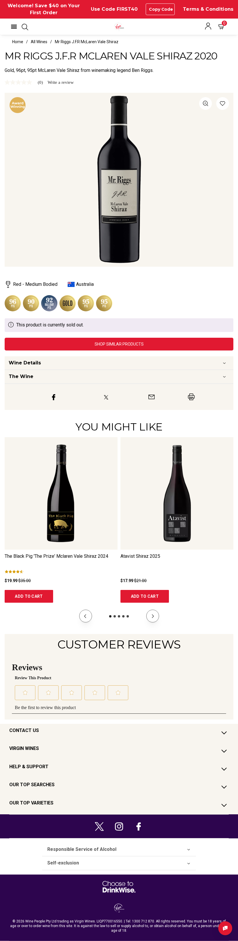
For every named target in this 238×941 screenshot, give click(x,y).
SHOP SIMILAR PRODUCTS (119, 344)
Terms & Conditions (208, 9)
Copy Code (161, 9)
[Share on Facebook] (53, 397)
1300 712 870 (143, 921)
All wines (39, 41)
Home (17, 41)
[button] (14, 26)
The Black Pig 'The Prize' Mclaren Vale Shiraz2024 (56, 556)
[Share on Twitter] (106, 397)
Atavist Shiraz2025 (140, 556)
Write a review (61, 82)
